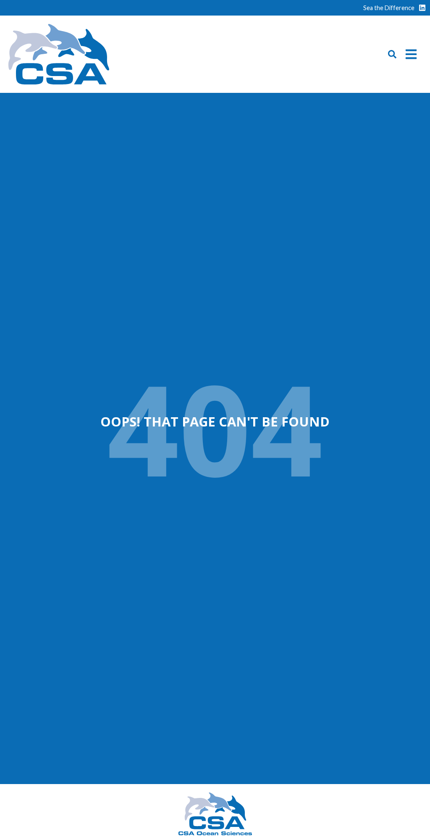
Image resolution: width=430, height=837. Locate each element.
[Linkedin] (422, 7)
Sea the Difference (388, 7)
